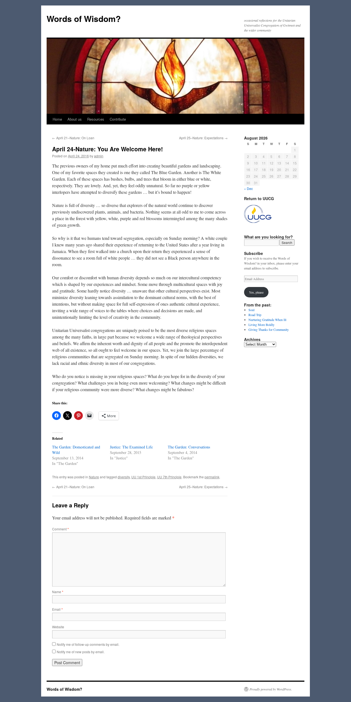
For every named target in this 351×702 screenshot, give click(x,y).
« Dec (248, 188)
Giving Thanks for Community (268, 329)
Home (57, 119)
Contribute (118, 119)
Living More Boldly (261, 324)
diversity (124, 476)
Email (57, 609)
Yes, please (256, 292)
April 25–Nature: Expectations (203, 137)
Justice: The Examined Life (131, 447)
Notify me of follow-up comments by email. (88, 644)
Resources (95, 119)
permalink (212, 476)
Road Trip (254, 314)
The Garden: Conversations (189, 447)
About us (74, 119)
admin (98, 156)
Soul (251, 310)
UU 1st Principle (143, 476)
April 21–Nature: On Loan (73, 137)
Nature (94, 476)
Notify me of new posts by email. (80, 651)
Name (57, 591)
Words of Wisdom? (84, 18)
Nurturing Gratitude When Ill (267, 319)
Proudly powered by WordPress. (271, 689)
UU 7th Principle (169, 476)
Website (58, 626)
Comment (60, 529)
